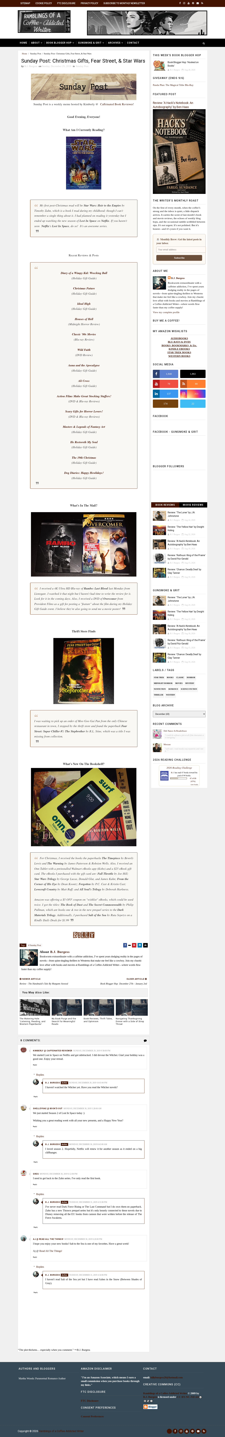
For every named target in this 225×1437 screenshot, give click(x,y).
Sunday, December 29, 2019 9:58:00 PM (91, 1051)
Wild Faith (84, 350)
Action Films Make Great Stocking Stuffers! (84, 396)
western (170, 695)
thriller (158, 695)
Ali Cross (84, 381)
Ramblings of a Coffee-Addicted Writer (165, 1393)
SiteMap (25, 3)
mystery (189, 683)
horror (191, 677)
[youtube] (188, 3)
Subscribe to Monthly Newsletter (124, 3)
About (35, 42)
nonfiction (160, 689)
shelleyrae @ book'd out (48, 1108)
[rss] (202, 3)
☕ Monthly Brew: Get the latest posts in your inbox (179, 241)
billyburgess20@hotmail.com (167, 1377)
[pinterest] (193, 3)
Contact (133, 42)
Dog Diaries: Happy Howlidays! (84, 473)
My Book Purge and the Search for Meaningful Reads (64, 1021)
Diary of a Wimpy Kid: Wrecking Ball (84, 273)
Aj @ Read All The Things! (48, 1239)
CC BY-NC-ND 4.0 (188, 1397)
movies (179, 683)
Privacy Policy (89, 3)
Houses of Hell (84, 319)
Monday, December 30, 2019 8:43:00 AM (88, 1144)
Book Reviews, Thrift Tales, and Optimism (98, 1020)
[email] (198, 3)
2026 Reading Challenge (179, 767)
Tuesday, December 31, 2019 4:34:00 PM (88, 1275)
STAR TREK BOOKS (179, 352)
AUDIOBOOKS (179, 338)
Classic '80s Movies (84, 334)
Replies (40, 1074)
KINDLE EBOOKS (179, 348)
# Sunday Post (34, 945)
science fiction (189, 689)
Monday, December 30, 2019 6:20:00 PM (83, 1239)
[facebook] (180, 3)
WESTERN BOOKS (179, 356)
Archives (114, 42)
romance (173, 689)
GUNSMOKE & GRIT (90, 42)
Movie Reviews (193, 505)
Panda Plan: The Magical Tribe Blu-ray (173, 85)
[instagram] (184, 3)
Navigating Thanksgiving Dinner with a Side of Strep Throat (130, 1021)
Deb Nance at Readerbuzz (175, 731)
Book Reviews (165, 505)
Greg (36, 1174)
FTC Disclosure (66, 3)
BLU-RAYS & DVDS (179, 341)
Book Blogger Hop (59, 42)
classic (180, 677)
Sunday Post (35, 53)
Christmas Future (84, 288)
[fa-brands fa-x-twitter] (169, 1431)
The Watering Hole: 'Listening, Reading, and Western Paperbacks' (32, 1021)
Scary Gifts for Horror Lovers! (84, 411)
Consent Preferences (92, 1416)
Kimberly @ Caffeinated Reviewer (52, 1051)
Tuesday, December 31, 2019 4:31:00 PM (88, 1202)
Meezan (167, 744)
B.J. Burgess (52, 1083)
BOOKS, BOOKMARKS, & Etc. (179, 345)
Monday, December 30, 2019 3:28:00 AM (82, 1108)
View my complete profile (166, 312)
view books (194, 784)
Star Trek (159, 677)
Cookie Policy (43, 3)
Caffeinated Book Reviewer (116, 104)
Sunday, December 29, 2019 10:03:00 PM (88, 1083)
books (170, 677)
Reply (35, 1065)
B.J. (172, 772)
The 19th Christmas (84, 457)
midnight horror (163, 683)
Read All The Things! (50, 1251)
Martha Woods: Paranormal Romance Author (42, 1378)
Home (23, 42)
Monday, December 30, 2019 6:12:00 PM (58, 1174)
